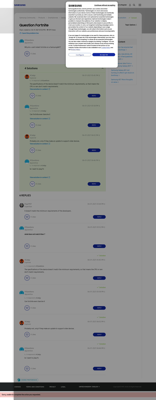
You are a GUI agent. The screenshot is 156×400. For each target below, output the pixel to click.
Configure (80, 55)
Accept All (104, 55)
